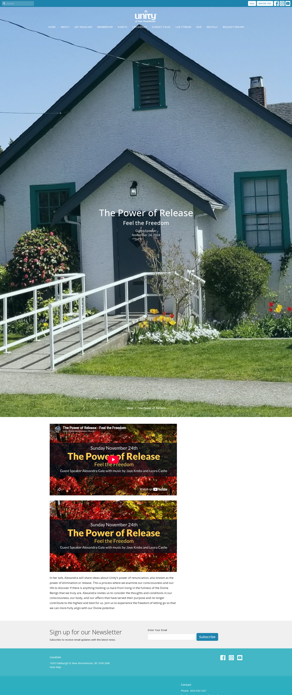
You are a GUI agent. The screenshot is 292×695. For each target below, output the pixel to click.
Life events (139, 27)
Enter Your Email (157, 630)
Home (52, 27)
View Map (55, 667)
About (65, 27)
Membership (105, 27)
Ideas (130, 408)
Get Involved (83, 27)
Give (252, 3)
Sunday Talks (161, 27)
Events (122, 27)
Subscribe (207, 637)
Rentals (212, 27)
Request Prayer (233, 27)
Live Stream (183, 27)
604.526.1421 (265, 3)
